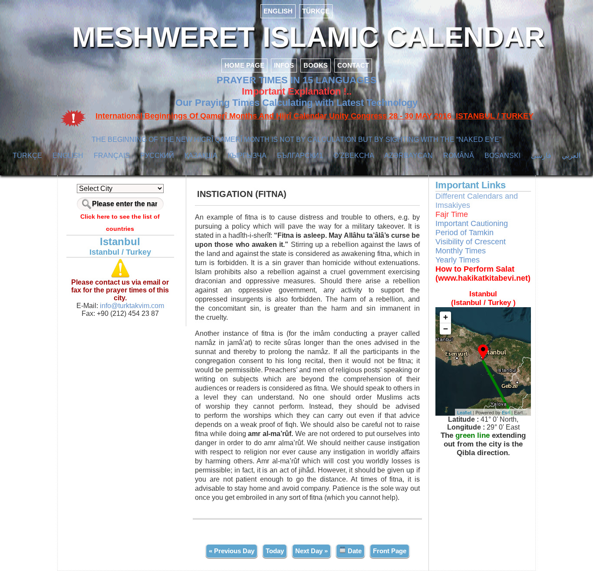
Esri (506, 412)
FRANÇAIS (112, 155)
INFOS (284, 65)
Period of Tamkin (464, 232)
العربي (571, 155)
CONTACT (353, 65)
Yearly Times (457, 260)
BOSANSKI (502, 155)
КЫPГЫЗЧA (247, 155)
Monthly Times (460, 250)
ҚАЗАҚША (200, 155)
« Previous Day (231, 551)
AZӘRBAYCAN (408, 155)
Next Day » (311, 551)
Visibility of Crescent (470, 241)
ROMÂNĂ (458, 155)
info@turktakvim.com (131, 305)
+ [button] (445, 317)
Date (354, 551)
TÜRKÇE (315, 11)
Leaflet (464, 412)
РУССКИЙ (157, 155)
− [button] (445, 328)
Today (275, 551)
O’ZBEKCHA (353, 155)
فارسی (541, 155)
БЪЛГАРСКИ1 (300, 155)
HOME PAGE (244, 65)
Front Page (389, 551)
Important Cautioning (471, 223)
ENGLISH (278, 11)
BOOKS (315, 65)
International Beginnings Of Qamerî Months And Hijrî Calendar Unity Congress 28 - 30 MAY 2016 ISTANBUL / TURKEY (315, 116)
